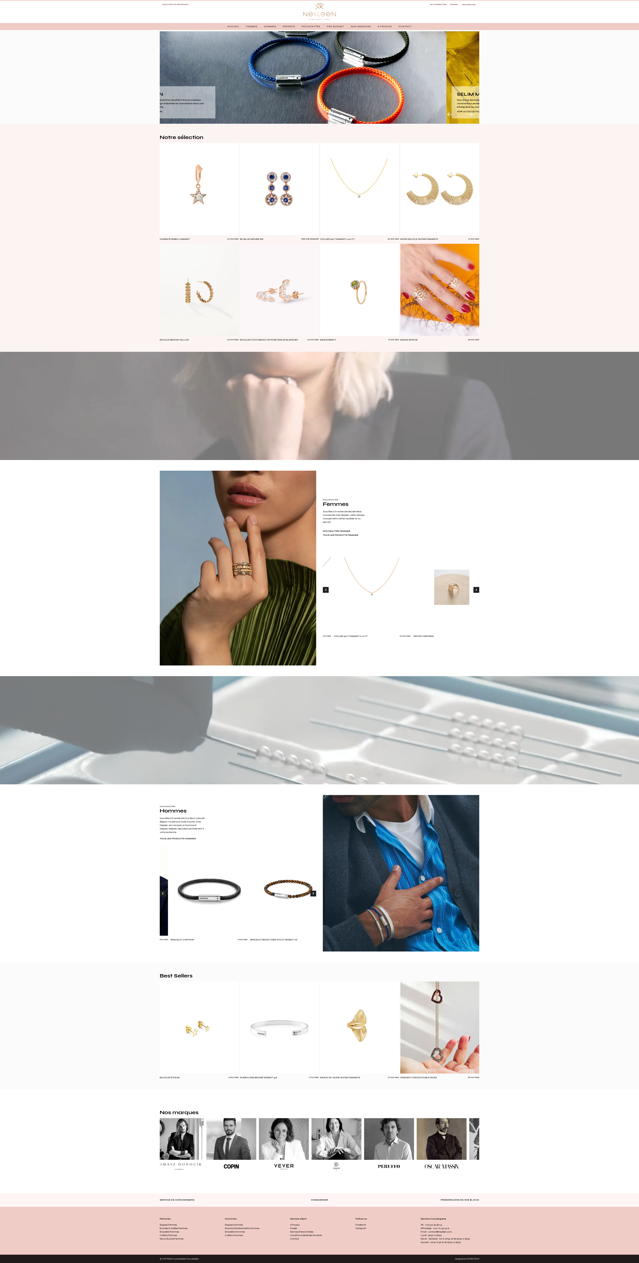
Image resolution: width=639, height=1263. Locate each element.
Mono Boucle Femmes (171, 1238)
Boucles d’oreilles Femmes (173, 1228)
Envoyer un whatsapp (175, 4)
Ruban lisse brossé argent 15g (258, 1077)
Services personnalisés (301, 1231)
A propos (295, 1224)
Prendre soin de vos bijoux (460, 1200)
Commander (319, 1200)
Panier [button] (454, 4)
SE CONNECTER (438, 4)
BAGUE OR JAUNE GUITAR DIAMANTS (340, 1077)
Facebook (360, 1224)
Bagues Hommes (234, 1224)
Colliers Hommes (234, 1235)
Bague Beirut (328, 340)
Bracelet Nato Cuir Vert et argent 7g (235, 940)
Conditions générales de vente (306, 1235)
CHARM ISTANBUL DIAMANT (175, 239)
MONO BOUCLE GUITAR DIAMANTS (419, 239)
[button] (251, 26)
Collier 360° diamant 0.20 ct (337, 239)
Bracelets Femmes (169, 1231)
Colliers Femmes (168, 1235)
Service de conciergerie (177, 1200)
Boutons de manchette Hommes (242, 1228)
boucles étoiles (170, 1077)
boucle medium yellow (174, 340)
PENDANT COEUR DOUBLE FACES (418, 1077)
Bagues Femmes (168, 1224)
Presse (293, 1228)
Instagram (360, 1228)
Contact (294, 1238)
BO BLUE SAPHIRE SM (251, 239)
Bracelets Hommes (235, 1231)
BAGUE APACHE (409, 340)
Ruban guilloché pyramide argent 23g (315, 940)
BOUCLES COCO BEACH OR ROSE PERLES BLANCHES (269, 340)
